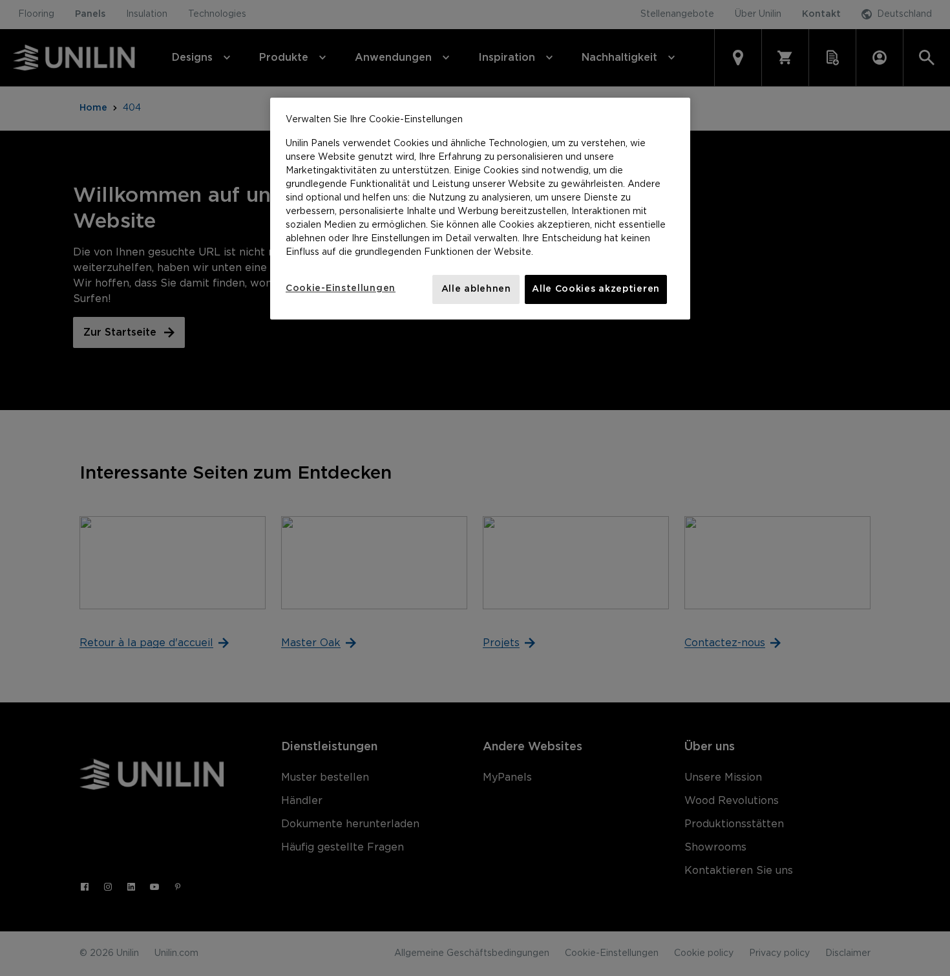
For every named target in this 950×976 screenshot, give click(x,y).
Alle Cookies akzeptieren (596, 289)
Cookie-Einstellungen (341, 288)
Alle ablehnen (476, 289)
